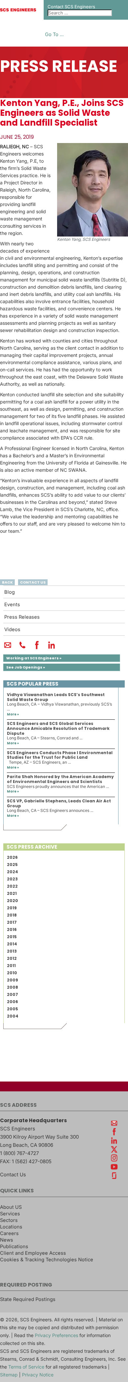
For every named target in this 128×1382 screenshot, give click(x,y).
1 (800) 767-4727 (19, 1153)
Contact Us (13, 1174)
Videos (12, 629)
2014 (12, 944)
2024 (12, 872)
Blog (9, 592)
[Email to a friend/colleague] (7, 648)
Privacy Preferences (56, 1335)
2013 (12, 951)
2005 (12, 1009)
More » (13, 714)
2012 (12, 958)
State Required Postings (27, 1299)
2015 (12, 936)
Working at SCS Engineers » (33, 658)
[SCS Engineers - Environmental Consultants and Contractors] (18, 10)
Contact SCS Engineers (71, 6)
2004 (12, 1016)
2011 (11, 965)
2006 (12, 1001)
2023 (12, 879)
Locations (11, 1227)
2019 (12, 908)
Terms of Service (26, 1367)
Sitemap (9, 1374)
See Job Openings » (25, 667)
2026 (12, 857)
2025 (12, 864)
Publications (14, 1246)
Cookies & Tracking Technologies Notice (46, 1260)
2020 (12, 900)
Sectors (9, 1220)
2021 (12, 893)
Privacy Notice (37, 1374)
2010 (12, 973)
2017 (12, 922)
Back (7, 582)
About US (11, 1207)
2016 (12, 929)
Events (12, 605)
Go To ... (54, 34)
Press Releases (22, 617)
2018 (12, 915)
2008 (12, 987)
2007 (12, 994)
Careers (9, 1233)
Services (10, 1214)
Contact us (32, 582)
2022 (12, 886)
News (6, 1240)
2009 (12, 980)
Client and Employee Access (33, 1253)
